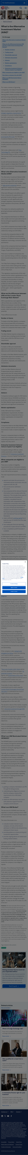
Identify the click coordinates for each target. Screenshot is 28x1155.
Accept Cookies (14, 591)
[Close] (25, 561)
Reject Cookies (14, 587)
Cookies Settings (14, 583)
